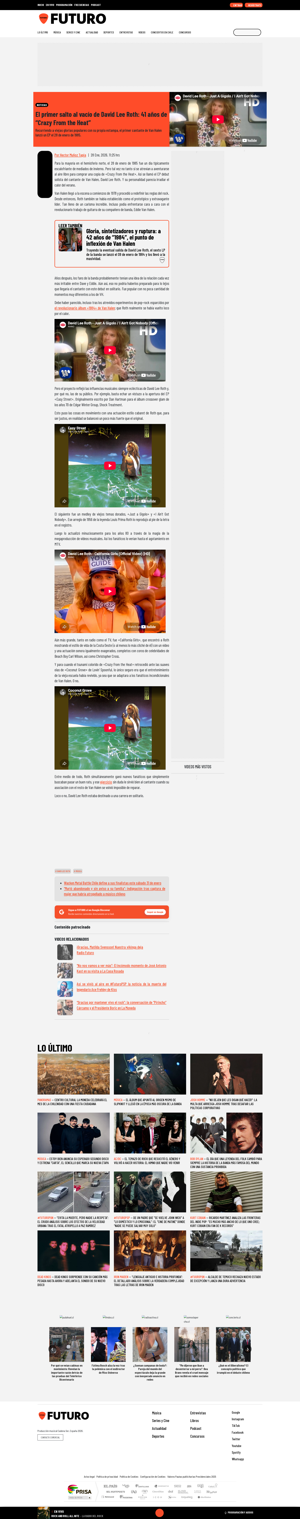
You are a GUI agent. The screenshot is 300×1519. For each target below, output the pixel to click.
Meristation (202, 1501)
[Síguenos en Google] (222, 17)
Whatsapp (237, 1459)
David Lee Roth (63, 871)
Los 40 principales (127, 1486)
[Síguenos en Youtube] (249, 17)
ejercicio (106, 782)
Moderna (125, 1501)
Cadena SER (177, 1486)
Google (235, 1412)
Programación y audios (240, 1512)
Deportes (108, 32)
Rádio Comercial (218, 1501)
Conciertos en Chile (162, 32)
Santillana (143, 1486)
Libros (194, 1420)
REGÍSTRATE (255, 5)
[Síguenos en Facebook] (238, 17)
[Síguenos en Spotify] (255, 17)
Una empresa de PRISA (79, 1489)
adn (200, 1486)
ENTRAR (237, 5)
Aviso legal (89, 1476)
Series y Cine (73, 32)
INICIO (41, 4)
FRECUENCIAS (81, 4)
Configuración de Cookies (152, 1476)
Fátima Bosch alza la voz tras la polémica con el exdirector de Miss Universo (108, 1369)
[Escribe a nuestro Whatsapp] (260, 17)
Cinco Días (157, 1491)
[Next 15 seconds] (168, 1513)
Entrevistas (126, 32)
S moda (171, 1501)
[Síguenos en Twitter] (244, 17)
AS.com (188, 1486)
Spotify (235, 1452)
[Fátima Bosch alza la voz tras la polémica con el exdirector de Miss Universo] (108, 1344)
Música (57, 32)
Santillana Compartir (161, 1486)
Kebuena (213, 1491)
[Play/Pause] (159, 1513)
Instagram (237, 1419)
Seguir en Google (155, 911)
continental (170, 1491)
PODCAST (96, 4)
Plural (141, 1501)
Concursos (185, 32)
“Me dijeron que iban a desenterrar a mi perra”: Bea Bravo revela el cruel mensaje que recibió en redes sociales (191, 1371)
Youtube (236, 1446)
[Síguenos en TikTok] (233, 17)
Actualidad (92, 32)
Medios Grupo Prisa (79, 1498)
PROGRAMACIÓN (64, 4)
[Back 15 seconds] (151, 1513)
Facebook (237, 1432)
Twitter (235, 1439)
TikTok (235, 1426)
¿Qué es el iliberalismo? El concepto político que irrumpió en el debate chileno (233, 1369)
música (78, 871)
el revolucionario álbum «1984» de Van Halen (85, 308)
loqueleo (186, 1501)
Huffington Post (115, 1491)
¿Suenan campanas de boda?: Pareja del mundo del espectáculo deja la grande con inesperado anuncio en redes (150, 1372)
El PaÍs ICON (157, 1501)
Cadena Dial (201, 1491)
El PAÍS (110, 1486)
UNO (134, 1491)
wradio (144, 1491)
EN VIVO (50, 4)
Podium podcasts (108, 1496)
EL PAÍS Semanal (180, 1491)
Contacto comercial (50, 1437)
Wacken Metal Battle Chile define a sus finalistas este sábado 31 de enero (112, 883)
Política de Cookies (129, 1476)
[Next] (176, 1513)
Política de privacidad (107, 1476)
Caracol (213, 1486)
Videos (141, 32)
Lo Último (43, 32)
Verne (190, 1491)
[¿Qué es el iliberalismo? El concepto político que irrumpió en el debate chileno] (233, 1344)
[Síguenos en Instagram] (227, 17)
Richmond (108, 1501)
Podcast (195, 1428)
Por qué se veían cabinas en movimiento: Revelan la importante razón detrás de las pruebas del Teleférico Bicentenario (66, 1372)
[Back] (143, 1513)
